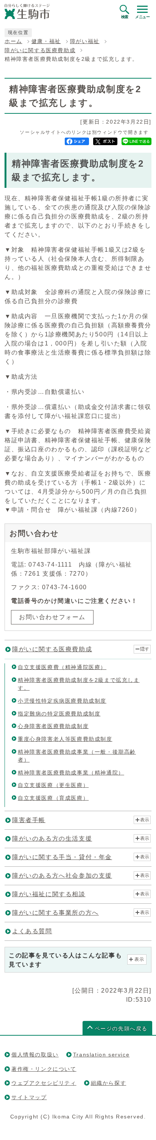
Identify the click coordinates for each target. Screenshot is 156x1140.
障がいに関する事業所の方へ (55, 912)
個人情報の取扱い (35, 1055)
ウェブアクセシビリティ (43, 1083)
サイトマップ (29, 1097)
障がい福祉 (85, 41)
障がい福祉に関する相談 (49, 894)
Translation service (101, 1055)
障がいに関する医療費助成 (40, 50)
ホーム (13, 41)
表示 (144, 820)
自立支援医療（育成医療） (53, 798)
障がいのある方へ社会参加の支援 (62, 875)
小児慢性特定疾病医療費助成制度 (62, 701)
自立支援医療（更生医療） (53, 785)
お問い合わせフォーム (52, 617)
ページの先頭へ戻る (121, 1029)
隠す (144, 649)
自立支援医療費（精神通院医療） (62, 667)
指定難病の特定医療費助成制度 (59, 714)
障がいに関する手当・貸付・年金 (62, 857)
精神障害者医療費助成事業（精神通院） (71, 773)
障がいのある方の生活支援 (52, 838)
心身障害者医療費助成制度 (53, 726)
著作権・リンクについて (43, 1069)
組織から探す (108, 1083)
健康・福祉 (46, 41)
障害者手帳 (28, 820)
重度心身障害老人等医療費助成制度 (65, 739)
